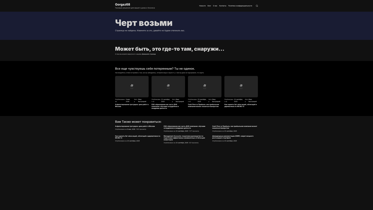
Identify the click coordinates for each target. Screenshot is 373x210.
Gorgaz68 (122, 4)
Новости (202, 6)
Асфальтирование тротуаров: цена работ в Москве (132, 105)
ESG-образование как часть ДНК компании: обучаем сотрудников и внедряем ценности (165, 106)
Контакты (222, 6)
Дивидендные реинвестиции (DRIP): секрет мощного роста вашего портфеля (233, 137)
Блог (209, 6)
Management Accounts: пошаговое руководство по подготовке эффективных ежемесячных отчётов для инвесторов (184, 138)
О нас (215, 6)
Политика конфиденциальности (240, 6)
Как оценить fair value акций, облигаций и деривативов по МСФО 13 (240, 105)
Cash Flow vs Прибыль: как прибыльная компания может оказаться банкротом (203, 105)
